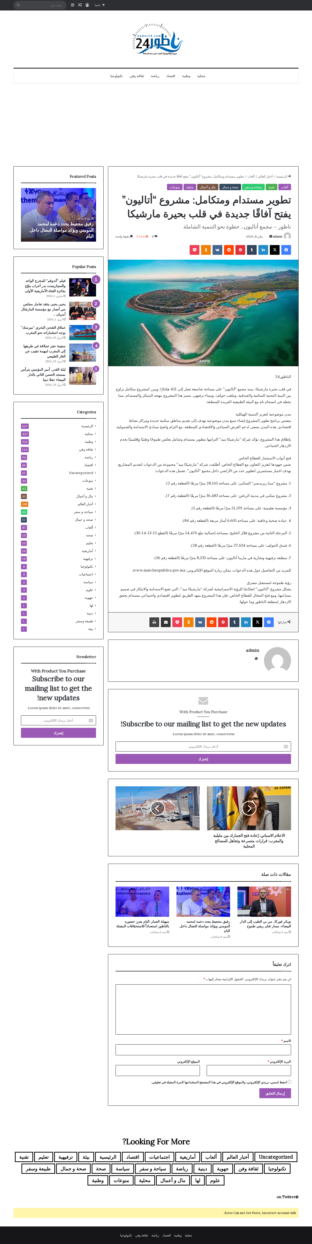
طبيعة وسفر (84, 621)
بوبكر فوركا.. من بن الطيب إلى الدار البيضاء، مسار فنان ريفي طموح (265, 923)
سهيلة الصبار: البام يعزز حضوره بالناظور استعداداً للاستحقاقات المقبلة (142, 923)
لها (91, 605)
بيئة (90, 629)
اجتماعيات (86, 574)
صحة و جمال (230, 187)
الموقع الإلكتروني (188, 1061)
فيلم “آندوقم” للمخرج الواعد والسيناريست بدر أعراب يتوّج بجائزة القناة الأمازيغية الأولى (45, 285)
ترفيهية (88, 559)
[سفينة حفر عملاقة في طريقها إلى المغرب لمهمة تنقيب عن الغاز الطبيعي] (82, 353)
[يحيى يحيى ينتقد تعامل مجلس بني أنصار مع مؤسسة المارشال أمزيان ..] (82, 311)
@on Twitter (288, 1197)
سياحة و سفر (253, 187)
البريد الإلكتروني (279, 1061)
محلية (201, 76)
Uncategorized (81, 473)
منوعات (175, 187)
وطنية (186, 76)
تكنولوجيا (116, 76)
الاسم (286, 1041)
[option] (56, 215)
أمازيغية (87, 551)
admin (277, 236)
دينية (90, 613)
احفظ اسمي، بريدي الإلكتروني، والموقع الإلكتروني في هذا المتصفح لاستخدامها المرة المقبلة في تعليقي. (219, 1082)
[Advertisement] (156, 125)
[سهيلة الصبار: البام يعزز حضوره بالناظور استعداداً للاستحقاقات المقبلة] (142, 902)
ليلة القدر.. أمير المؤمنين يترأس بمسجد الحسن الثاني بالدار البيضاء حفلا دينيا (43, 374)
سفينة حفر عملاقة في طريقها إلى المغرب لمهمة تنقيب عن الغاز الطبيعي (44, 351)
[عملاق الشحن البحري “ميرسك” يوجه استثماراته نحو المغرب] (82, 332)
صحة (89, 535)
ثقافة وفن (137, 76)
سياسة (88, 582)
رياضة (155, 76)
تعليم (89, 543)
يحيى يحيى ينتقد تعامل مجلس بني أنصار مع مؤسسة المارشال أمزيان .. (43, 309)
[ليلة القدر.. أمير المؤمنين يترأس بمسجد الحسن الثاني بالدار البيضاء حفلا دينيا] (82, 376)
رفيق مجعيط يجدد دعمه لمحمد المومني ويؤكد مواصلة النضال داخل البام (205, 926)
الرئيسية (282, 176)
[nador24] (156, 39)
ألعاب (251, 176)
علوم (89, 590)
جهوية (89, 598)
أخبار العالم (265, 176)
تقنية (271, 187)
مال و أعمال (208, 187)
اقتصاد (170, 76)
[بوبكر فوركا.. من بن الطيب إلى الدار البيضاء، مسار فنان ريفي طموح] (264, 902)
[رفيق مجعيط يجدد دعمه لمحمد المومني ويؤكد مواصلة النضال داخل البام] (203, 902)
